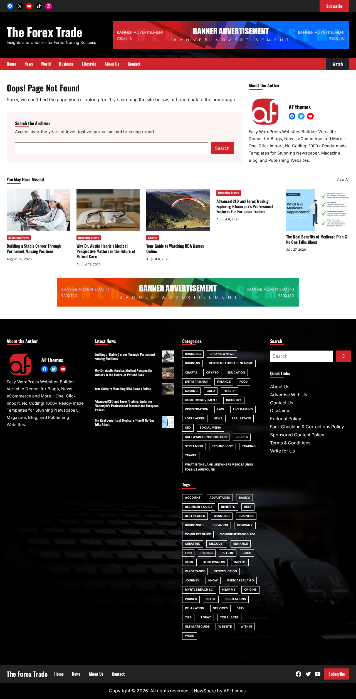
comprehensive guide (237, 534)
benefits (228, 507)
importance (195, 571)
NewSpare (205, 690)
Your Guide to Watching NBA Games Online (175, 248)
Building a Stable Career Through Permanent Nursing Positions (34, 248)
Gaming (191, 391)
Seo (188, 427)
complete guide (198, 534)
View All (343, 179)
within (246, 626)
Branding (193, 354)
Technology (222, 446)
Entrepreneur (196, 382)
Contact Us (281, 403)
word (189, 636)
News (218, 418)
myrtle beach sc (199, 589)
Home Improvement (201, 400)
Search (222, 148)
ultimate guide (197, 626)
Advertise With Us (288, 394)
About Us (279, 386)
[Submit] (343, 356)
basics (244, 497)
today (206, 617)
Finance (224, 382)
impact (240, 562)
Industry (234, 400)
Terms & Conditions (290, 443)
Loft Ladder (195, 418)
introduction (225, 571)
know (213, 580)
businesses (194, 525)
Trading (249, 446)
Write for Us (282, 451)
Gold (211, 391)
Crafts (191, 372)
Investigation (196, 409)
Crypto (212, 372)
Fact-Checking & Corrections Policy (307, 426)
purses (191, 599)
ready (211, 599)
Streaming (194, 446)
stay (240, 608)
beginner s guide (198, 507)
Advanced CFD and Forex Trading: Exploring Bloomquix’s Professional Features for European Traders (244, 206)
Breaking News (18, 238)
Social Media (210, 427)
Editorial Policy (285, 418)
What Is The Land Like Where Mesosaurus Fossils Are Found (219, 467)
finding (207, 553)
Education (236, 372)
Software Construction (206, 437)
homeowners (214, 562)
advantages (219, 497)
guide (247, 553)
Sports (152, 238)
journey (192, 580)
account (193, 497)
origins (250, 589)
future (228, 553)
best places (195, 516)
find (188, 553)
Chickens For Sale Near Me (231, 363)
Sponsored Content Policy (297, 434)
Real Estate (241, 418)
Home (189, 562)
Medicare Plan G (240, 580)
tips (188, 617)
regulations (235, 599)
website (225, 626)
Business (192, 363)
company (245, 525)
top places (229, 617)
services (220, 608)
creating (192, 544)
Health (230, 391)
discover (216, 544)
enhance (240, 544)
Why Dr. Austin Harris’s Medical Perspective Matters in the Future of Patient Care (105, 251)
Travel (191, 455)
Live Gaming (243, 409)
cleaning (220, 525)
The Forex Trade (44, 32)
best (248, 507)
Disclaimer (281, 410)
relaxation (194, 608)
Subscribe (336, 674)
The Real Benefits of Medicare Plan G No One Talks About (316, 239)
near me (229, 589)
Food (243, 382)
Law (220, 409)
